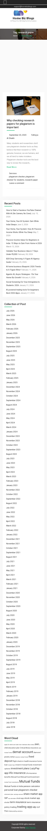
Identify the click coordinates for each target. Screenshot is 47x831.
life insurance (17, 773)
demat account (23, 752)
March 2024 (11, 427)
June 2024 (10, 414)
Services (13, 173)
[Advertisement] (23, 64)
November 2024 (13, 391)
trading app (24, 806)
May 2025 (10, 364)
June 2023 (10, 463)
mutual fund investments (11, 782)
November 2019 (13, 651)
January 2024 (11, 432)
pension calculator (32, 786)
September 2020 (13, 606)
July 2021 (10, 561)
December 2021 (13, 539)
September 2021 (13, 552)
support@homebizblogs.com (25, 6)
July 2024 (10, 409)
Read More (12, 167)
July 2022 (10, 508)
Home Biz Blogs (23, 18)
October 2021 (12, 548)
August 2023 (11, 454)
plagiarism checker (17, 176)
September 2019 (13, 660)
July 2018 (10, 722)
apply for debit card (10, 744)
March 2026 (11, 324)
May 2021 (10, 570)
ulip (34, 807)
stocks (6, 802)
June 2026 (10, 315)
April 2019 (10, 682)
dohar (12, 757)
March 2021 (11, 579)
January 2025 (11, 382)
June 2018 (10, 727)
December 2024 (13, 387)
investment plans (20, 768)
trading (13, 807)
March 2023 (11, 476)
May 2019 (10, 678)
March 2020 (11, 633)
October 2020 (12, 602)
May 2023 (10, 467)
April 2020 (10, 628)
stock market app (32, 798)
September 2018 (13, 714)
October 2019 (12, 655)
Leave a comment (16, 183)
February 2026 (12, 329)
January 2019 (11, 696)
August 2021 (11, 557)
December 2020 (13, 593)
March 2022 (11, 526)
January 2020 (11, 642)
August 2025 (11, 351)
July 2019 (10, 669)
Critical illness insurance (29, 748)
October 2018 (12, 709)
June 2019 (10, 673)
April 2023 (10, 472)
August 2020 (11, 611)
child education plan (12, 748)
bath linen (19, 744)
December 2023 (13, 436)
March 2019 (11, 687)
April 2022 (10, 521)
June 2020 (10, 620)
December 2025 (13, 338)
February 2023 (12, 481)
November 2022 (13, 490)
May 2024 (10, 418)
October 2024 (12, 396)
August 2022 (11, 503)
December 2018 (13, 700)
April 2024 (10, 423)
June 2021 (10, 566)
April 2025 (10, 369)
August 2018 (11, 718)
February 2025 (12, 378)
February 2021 (12, 584)
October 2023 (12, 445)
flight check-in (18, 761)
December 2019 (13, 646)
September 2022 (13, 499)
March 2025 (11, 373)
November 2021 (13, 543)
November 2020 (13, 597)
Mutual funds (29, 781)
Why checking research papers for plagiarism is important (21, 124)
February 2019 (12, 691)
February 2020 (12, 637)
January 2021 (11, 588)
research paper (31, 180)
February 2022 (12, 530)
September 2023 (13, 449)
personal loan (11, 790)
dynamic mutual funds (21, 757)
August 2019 (11, 664)
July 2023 (10, 458)
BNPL (37, 744)
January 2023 (11, 485)
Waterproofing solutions (16, 811)
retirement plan (8, 794)
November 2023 (13, 440)
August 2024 (11, 405)
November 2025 (13, 342)
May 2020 (10, 624)
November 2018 (13, 705)
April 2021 (10, 575)
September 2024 (13, 400)
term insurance (18, 802)
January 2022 (11, 534)
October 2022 (12, 494)
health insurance (30, 761)
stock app (20, 798)
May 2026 (10, 320)
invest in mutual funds (23, 765)
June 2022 (10, 512)
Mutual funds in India (13, 786)
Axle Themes (30, 828)
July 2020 (10, 615)
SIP (6, 798)
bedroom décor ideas (28, 744)
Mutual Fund (15, 777)
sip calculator (12, 798)
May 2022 (10, 517)
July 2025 (10, 355)
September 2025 (13, 346)
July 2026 (10, 311)
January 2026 (11, 333)
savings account (18, 794)
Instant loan (11, 765)
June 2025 (10, 360)
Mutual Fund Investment (30, 777)
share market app (33, 793)
